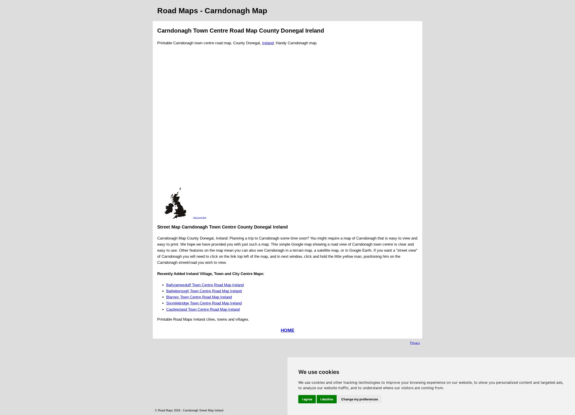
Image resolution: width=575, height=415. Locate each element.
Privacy (415, 343)
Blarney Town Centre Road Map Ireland (199, 297)
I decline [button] (326, 399)
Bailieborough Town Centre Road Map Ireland (204, 291)
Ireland (268, 43)
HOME (287, 330)
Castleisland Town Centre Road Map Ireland (203, 309)
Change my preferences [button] (359, 399)
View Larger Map (199, 217)
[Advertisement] (175, 118)
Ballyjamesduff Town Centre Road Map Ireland (205, 285)
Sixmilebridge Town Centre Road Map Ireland (204, 303)
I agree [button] (307, 399)
